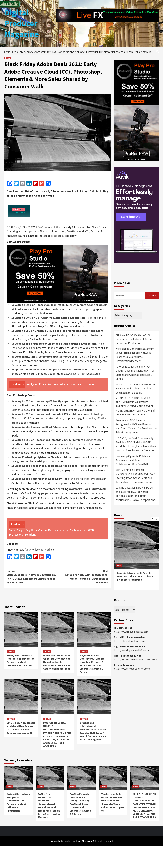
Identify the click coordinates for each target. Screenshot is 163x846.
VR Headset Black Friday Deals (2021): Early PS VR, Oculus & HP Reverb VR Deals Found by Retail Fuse (31, 576)
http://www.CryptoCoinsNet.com (132, 668)
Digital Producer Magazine (21, 23)
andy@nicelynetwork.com (41, 549)
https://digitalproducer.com (129, 640)
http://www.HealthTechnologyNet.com (135, 659)
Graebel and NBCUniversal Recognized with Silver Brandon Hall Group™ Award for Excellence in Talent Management (93, 731)
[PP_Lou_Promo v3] (57, 274)
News (7, 58)
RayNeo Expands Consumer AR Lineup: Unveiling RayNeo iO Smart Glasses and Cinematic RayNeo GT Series (92, 664)
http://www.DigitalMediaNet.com (132, 650)
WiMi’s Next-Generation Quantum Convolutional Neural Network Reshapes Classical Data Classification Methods (57, 662)
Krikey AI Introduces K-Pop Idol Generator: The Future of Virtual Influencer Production (21, 660)
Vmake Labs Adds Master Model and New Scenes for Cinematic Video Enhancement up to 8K (21, 727)
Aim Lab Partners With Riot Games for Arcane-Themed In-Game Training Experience (86, 576)
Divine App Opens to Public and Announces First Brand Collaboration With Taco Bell (133, 460)
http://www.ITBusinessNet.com (131, 631)
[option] (136, 557)
